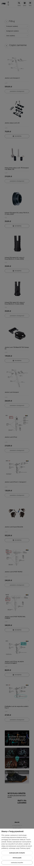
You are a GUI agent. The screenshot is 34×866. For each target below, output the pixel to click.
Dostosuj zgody (17, 857)
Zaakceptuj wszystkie (17, 862)
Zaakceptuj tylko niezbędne (17, 853)
